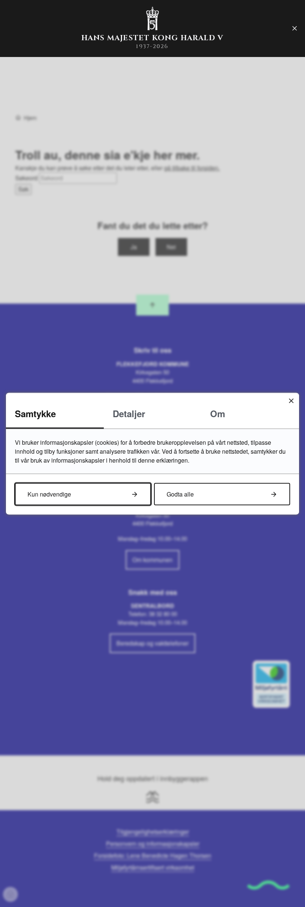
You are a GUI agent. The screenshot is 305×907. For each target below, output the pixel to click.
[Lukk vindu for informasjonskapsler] (291, 400)
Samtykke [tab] (35, 413)
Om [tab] (217, 413)
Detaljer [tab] (129, 413)
